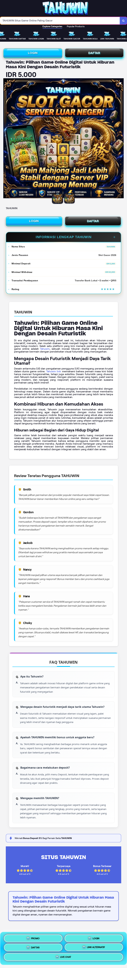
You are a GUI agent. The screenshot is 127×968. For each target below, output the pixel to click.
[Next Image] (121, 138)
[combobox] (60, 20)
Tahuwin (45, 348)
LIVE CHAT (65, 958)
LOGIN (33, 53)
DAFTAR (94, 53)
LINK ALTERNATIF (96, 947)
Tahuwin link (53, 371)
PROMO (35, 937)
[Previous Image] (6, 138)
